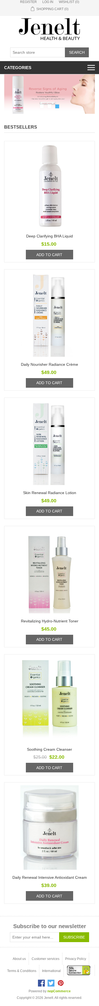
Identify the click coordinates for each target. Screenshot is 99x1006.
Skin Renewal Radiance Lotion (49, 493)
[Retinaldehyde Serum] (49, 94)
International (51, 971)
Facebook (41, 983)
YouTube (60, 983)
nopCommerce (59, 991)
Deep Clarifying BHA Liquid (49, 236)
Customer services (45, 959)
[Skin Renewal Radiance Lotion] (49, 443)
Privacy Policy (75, 959)
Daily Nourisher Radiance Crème (49, 364)
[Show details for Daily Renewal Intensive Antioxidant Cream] (49, 827)
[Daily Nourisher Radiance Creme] (49, 314)
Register (28, 2)
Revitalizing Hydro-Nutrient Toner (49, 621)
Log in (47, 2)
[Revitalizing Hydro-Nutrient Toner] (49, 571)
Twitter (51, 983)
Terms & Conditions (21, 971)
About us (19, 959)
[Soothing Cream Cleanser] (49, 699)
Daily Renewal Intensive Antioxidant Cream (49, 877)
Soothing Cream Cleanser (49, 749)
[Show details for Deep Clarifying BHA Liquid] (49, 186)
